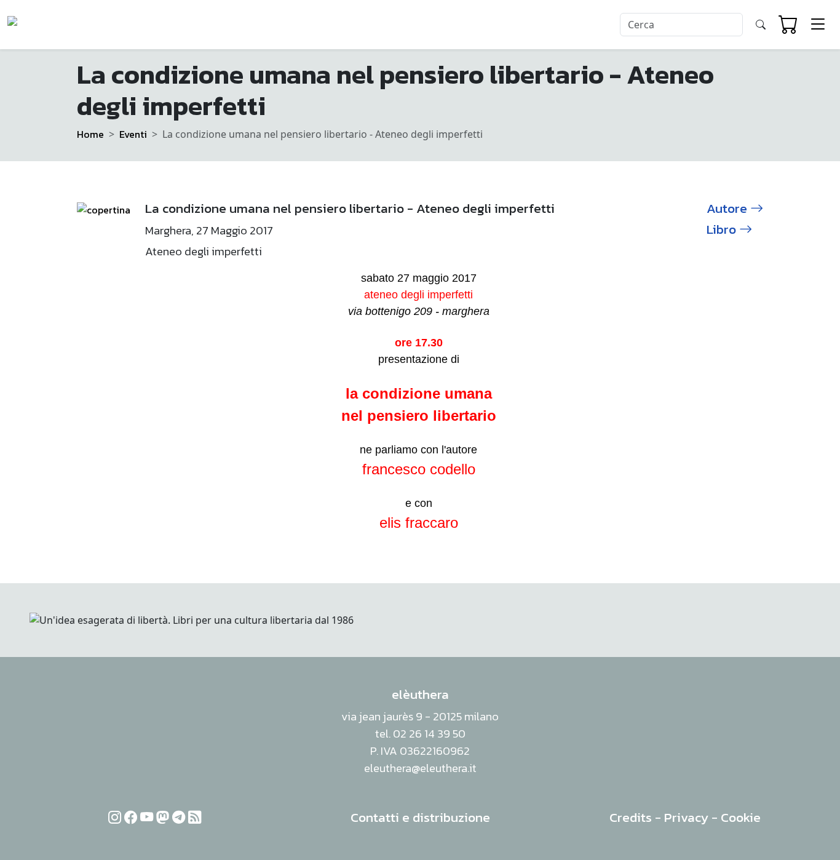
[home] (54, 25)
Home (90, 134)
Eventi (133, 134)
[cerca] (761, 24)
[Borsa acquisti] (788, 24)
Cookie (741, 817)
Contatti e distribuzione (420, 817)
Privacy (686, 817)
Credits (630, 817)
